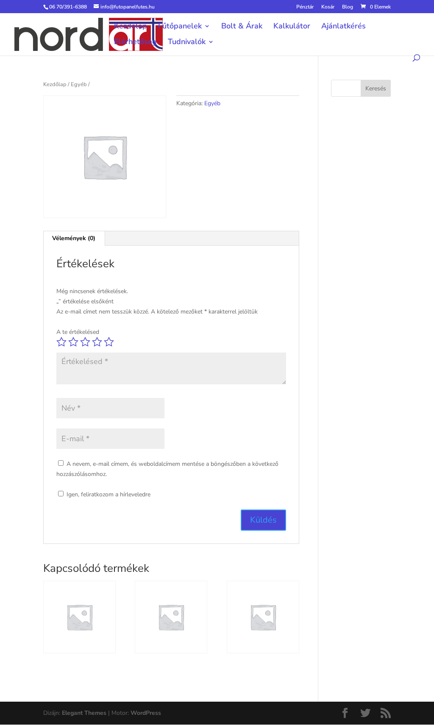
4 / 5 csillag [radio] (97, 342)
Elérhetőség (135, 43)
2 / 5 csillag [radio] (73, 342)
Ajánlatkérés (343, 27)
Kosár (327, 7)
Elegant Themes (84, 713)
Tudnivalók (187, 43)
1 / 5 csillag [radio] (61, 342)
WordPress (146, 713)
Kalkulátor (291, 27)
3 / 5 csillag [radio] (85, 342)
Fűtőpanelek (180, 27)
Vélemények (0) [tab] (73, 238)
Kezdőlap (130, 27)
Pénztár (305, 7)
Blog (347, 7)
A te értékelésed (77, 332)
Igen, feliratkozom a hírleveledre (107, 494)
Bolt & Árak (241, 27)
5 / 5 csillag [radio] (109, 342)
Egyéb (79, 84)
